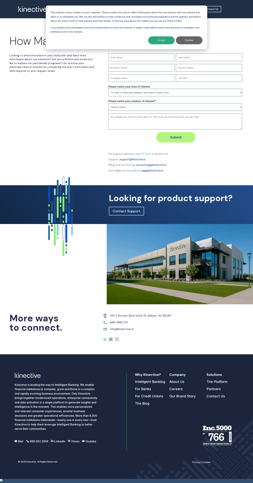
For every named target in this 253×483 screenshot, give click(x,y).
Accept (161, 40)
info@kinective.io (122, 329)
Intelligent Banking (150, 382)
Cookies (206, 462)
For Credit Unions (149, 396)
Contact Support (126, 211)
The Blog (142, 403)
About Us (176, 382)
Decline (189, 40)
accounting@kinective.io (151, 165)
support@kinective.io (132, 159)
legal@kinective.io (152, 170)
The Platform (217, 382)
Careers (176, 389)
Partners (214, 389)
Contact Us (211, 9)
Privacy (196, 462)
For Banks (143, 389)
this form (145, 154)
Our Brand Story (182, 396)
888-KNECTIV (119, 322)
